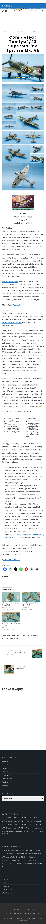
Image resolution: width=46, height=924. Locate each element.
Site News (5, 785)
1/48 (11, 639)
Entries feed (6, 886)
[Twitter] (35, 10)
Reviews (4, 768)
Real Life (5, 782)
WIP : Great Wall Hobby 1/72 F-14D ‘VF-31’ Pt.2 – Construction (22, 824)
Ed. (13, 31)
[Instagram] (38, 10)
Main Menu (8, 6)
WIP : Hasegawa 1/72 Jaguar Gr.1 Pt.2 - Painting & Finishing (21, 853)
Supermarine (33, 635)
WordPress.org (7, 893)
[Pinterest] (42, 10)
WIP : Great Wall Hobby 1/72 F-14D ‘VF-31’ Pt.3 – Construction (22, 821)
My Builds (5, 761)
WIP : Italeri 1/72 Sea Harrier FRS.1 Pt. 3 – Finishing (18, 857)
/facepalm (22, 667)
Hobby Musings (7, 778)
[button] (16, 93)
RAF (8, 635)
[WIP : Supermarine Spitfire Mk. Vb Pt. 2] (31, 597)
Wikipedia (17, 305)
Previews (5, 772)
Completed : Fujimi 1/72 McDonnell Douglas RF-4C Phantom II (22, 850)
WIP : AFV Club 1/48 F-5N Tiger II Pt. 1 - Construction (19, 860)
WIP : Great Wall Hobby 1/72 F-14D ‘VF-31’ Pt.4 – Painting (20, 818)
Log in (4, 883)
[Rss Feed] (31, 10)
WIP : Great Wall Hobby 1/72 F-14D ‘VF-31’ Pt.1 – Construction (22, 828)
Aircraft (5, 639)
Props (16, 639)
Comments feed (7, 889)
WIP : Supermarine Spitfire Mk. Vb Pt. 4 (17, 652)
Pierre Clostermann (10, 281)
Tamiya (13, 635)
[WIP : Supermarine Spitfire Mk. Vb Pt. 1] (11, 597)
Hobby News (6, 775)
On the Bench (6, 765)
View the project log (11, 559)
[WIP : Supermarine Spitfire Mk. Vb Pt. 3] (11, 617)
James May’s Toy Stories (12, 322)
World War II (22, 635)
